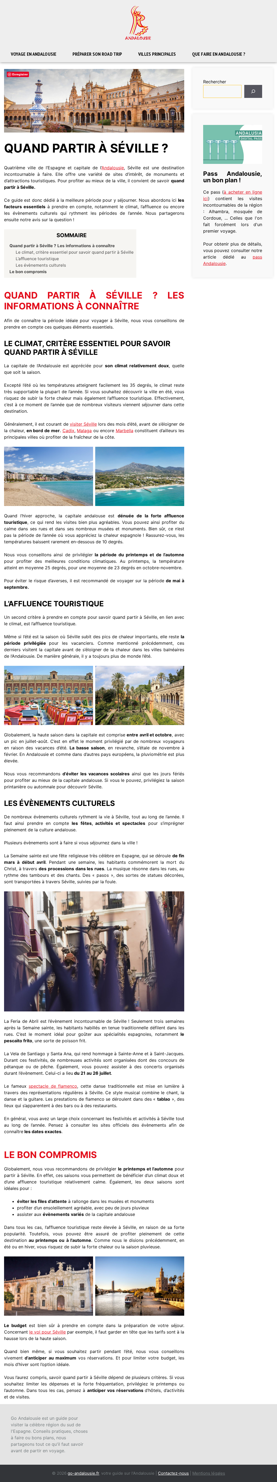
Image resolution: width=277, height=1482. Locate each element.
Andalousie (112, 167)
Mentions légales (208, 1473)
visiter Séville (83, 424)
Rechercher (214, 81)
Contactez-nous (173, 1473)
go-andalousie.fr (83, 1473)
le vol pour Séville (47, 1332)
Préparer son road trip (97, 54)
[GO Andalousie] (138, 22)
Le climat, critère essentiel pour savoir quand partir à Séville (75, 252)
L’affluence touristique (37, 258)
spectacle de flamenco (53, 1086)
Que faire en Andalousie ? (219, 54)
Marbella (124, 430)
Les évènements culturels (41, 265)
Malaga (84, 430)
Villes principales (157, 54)
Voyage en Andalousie (33, 54)
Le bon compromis (28, 271)
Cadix (68, 430)
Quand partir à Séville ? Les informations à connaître (62, 245)
